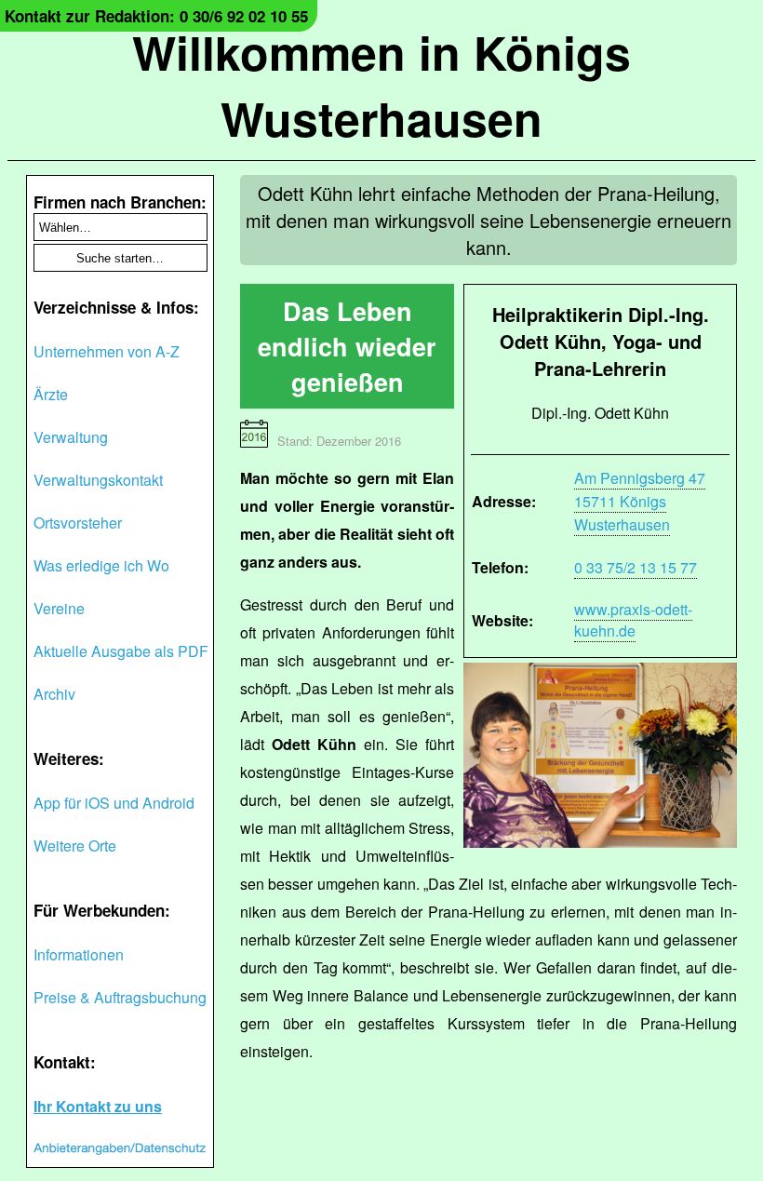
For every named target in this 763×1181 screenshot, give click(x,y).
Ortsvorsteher (77, 522)
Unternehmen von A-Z (106, 351)
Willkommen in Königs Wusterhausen (381, 85)
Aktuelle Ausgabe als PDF (120, 651)
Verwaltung (70, 437)
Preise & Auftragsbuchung (120, 997)
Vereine (59, 608)
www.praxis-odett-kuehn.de (633, 619)
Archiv (54, 694)
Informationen (78, 954)
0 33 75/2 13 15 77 (635, 567)
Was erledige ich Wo (101, 565)
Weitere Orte (74, 845)
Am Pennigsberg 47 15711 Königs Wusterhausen (639, 501)
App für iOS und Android (113, 802)
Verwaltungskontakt (98, 479)
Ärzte (50, 394)
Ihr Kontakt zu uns (97, 1106)
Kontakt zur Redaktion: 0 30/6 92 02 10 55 (156, 16)
